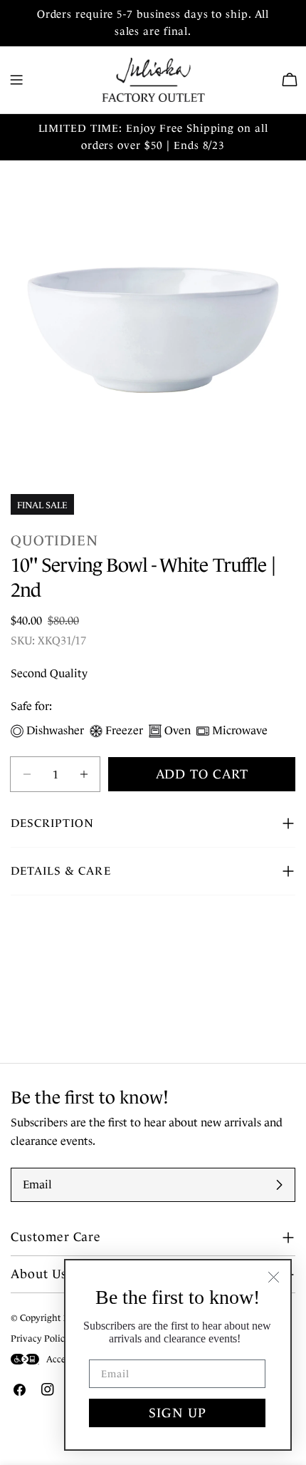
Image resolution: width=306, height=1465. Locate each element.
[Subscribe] (279, 1185)
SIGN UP (177, 1413)
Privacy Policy (40, 1338)
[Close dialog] (273, 1277)
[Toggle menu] (16, 80)
